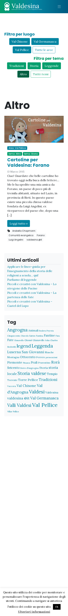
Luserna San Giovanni (25, 352)
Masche (49, 352)
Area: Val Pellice (17, 148)
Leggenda (42, 346)
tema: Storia (31, 153)
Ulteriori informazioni (34, 611)
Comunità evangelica (21, 235)
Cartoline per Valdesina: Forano (28, 162)
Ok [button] (56, 606)
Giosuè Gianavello (34, 340)
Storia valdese (32, 373)
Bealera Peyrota (46, 330)
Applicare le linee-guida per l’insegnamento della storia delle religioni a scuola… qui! (29, 271)
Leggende (52, 66)
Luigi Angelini (16, 239)
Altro (23, 74)
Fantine (49, 335)
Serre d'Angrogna (29, 368)
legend (24, 346)
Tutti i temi (40, 74)
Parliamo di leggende (22, 279)
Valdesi (37, 392)
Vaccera (11, 386)
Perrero (40, 357)
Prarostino (44, 362)
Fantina (39, 335)
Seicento (13, 368)
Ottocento (27, 357)
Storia (34, 66)
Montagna (13, 357)
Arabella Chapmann (23, 230)
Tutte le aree (44, 50)
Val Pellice (22, 50)
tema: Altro (15, 153)
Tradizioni (16, 66)
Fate (10, 340)
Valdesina (51, 392)
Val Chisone (20, 41)
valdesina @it (34, 239)
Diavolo (25, 335)
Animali (33, 330)
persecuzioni (51, 357)
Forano (41, 235)
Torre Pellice (28, 380)
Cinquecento (13, 335)
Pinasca (26, 362)
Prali (34, 362)
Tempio (52, 374)
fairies (32, 335)
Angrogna (17, 330)
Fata (57, 335)
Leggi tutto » (19, 223)
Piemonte (14, 362)
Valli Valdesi (19, 405)
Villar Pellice (13, 411)
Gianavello (19, 340)
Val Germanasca (45, 41)
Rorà (55, 362)
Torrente (12, 380)
